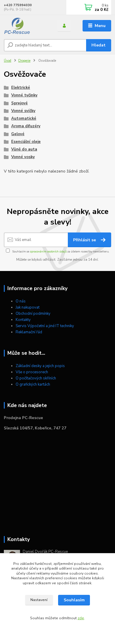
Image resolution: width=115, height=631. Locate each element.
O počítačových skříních (36, 378)
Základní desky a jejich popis (40, 366)
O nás (21, 301)
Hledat (98, 45)
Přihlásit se (85, 240)
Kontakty (23, 319)
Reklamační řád (29, 332)
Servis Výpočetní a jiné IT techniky (45, 326)
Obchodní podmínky (33, 313)
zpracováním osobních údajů (48, 251)
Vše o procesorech (32, 372)
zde (81, 618)
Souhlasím (74, 600)
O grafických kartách (33, 384)
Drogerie (24, 60)
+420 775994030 (18, 5)
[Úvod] (26, 26)
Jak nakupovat (28, 307)
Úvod (7, 60)
